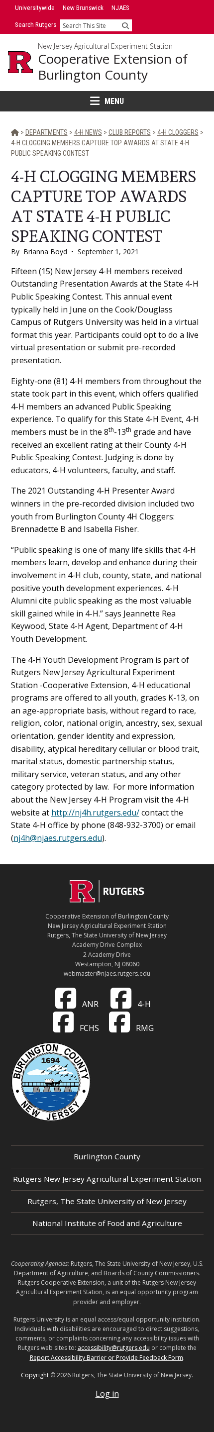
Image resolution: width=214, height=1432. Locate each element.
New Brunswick (83, 7)
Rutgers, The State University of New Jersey (107, 1201)
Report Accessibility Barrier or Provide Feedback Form (106, 1357)
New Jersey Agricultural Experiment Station (105, 46)
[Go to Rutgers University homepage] (20, 62)
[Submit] (125, 25)
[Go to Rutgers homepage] (107, 899)
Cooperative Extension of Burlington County (113, 67)
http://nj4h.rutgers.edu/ (95, 812)
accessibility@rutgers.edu (114, 1347)
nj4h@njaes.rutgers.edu (57, 837)
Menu (114, 101)
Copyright (35, 1375)
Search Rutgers (35, 24)
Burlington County (107, 1156)
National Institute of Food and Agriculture (107, 1223)
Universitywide (35, 7)
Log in (107, 1393)
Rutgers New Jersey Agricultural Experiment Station (107, 1179)
